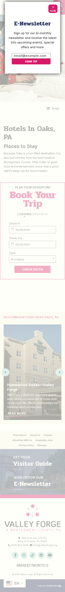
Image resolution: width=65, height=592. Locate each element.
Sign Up (31, 61)
